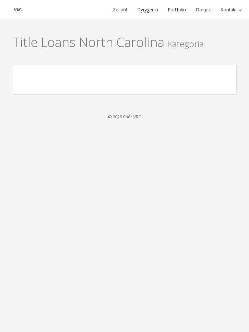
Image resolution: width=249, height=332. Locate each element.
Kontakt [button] (229, 9)
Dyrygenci (147, 9)
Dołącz (203, 9)
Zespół (120, 9)
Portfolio (177, 9)
